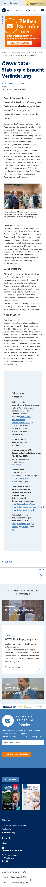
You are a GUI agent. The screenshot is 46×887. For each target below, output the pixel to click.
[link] (19, 10)
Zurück (8, 562)
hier (25, 442)
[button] (42, 10)
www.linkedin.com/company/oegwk (28, 507)
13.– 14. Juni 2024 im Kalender (20, 480)
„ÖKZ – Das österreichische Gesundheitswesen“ (21, 419)
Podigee (30, 523)
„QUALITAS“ (17, 425)
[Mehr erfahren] (7, 706)
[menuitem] (5, 3)
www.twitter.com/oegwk (23, 510)
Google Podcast (19, 523)
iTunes (25, 526)
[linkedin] (3, 861)
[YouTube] (7, 861)
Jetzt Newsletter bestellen (17, 754)
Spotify (15, 526)
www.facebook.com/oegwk (24, 504)
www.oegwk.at (18, 465)
